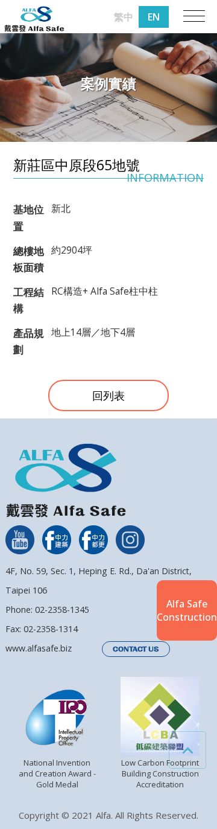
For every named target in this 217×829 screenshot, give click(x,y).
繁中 (123, 17)
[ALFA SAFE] (34, 19)
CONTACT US (136, 649)
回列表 (108, 395)
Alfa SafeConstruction (187, 610)
